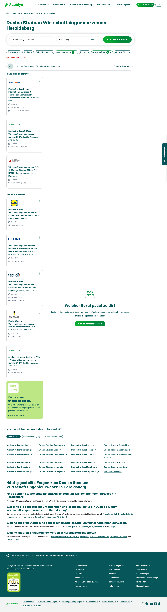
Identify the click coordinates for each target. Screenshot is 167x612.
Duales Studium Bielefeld (115, 445)
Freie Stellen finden (117, 39)
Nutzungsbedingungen (72, 601)
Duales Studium (16, 13)
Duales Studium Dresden (18, 454)
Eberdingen (83, 527)
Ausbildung (11, 568)
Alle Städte (79, 569)
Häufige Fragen (81, 586)
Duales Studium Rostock (17, 472)
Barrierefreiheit (109, 601)
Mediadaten (114, 578)
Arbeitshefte (141, 569)
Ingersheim (99, 527)
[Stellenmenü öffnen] (39, 80)
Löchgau (112, 527)
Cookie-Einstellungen (48, 601)
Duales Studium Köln (113, 462)
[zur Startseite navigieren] (7, 13)
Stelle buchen (114, 569)
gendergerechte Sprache (57, 555)
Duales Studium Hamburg (18, 462)
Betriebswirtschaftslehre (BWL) (65, 537)
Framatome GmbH (111, 514)
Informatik (84, 537)
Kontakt (112, 574)
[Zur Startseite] (14, 5)
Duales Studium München (83, 467)
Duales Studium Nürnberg (116, 467)
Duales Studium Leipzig (17, 467)
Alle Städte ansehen (113, 472)
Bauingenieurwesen (118, 537)
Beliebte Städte (14, 436)
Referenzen (114, 586)
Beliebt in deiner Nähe (53, 437)
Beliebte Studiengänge (32, 437)
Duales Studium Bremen (82, 450)
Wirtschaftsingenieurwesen (45, 13)
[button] (94, 39)
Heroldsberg (28, 13)
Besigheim (72, 527)
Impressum (125, 601)
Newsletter (141, 582)
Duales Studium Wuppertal (84, 472)
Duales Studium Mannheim (51, 467)
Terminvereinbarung (117, 582)
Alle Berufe (79, 574)
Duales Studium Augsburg (51, 445)
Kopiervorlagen (142, 574)
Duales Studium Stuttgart (51, 472)
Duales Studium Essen (81, 454)
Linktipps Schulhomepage (147, 578)
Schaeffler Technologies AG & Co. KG (51, 517)
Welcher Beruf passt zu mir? (86, 582)
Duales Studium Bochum (17, 450)
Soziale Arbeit (12, 539)
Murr (91, 527)
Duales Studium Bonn (49, 450)
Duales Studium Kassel (82, 462)
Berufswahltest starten (90, 324)
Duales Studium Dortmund (116, 450)
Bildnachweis (92, 601)
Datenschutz (28, 601)
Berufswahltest (42, 5)
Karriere (37, 605)
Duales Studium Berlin (81, 445)
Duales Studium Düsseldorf (52, 454)
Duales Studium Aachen (17, 445)
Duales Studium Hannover (51, 462)
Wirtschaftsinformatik (99, 537)
